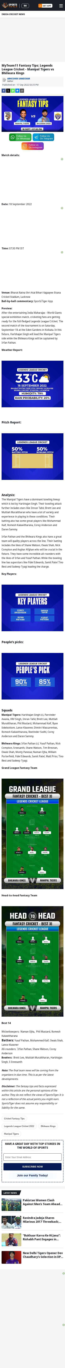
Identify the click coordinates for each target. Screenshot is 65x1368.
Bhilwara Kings (48, 1126)
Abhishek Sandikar (18, 78)
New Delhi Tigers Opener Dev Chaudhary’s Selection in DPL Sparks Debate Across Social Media (43, 1255)
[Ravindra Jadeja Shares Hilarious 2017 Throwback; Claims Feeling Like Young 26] (11, 1222)
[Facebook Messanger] (17, 90)
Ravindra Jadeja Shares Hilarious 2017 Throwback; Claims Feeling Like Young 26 (42, 1219)
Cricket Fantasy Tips (14, 1118)
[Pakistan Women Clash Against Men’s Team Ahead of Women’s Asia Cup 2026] (11, 1204)
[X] (8, 90)
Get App (47, 5)
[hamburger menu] (61, 5)
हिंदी (25, 5)
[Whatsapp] (13, 90)
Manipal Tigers (11, 1133)
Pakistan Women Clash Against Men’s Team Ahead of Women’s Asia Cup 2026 (41, 1202)
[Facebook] (4, 90)
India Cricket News (13, 14)
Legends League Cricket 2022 (19, 1126)
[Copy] (22, 91)
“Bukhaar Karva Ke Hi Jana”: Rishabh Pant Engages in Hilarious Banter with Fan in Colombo (42, 1237)
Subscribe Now (32, 1166)
